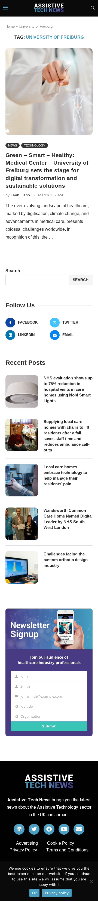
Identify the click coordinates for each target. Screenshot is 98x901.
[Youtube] (64, 829)
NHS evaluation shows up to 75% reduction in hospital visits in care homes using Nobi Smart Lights (68, 389)
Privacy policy (57, 893)
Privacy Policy (23, 850)
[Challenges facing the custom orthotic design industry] (21, 567)
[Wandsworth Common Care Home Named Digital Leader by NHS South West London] (21, 524)
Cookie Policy (60, 843)
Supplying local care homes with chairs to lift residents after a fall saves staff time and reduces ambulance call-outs (67, 435)
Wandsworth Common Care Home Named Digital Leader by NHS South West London (68, 519)
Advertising (27, 843)
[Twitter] (34, 829)
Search (12, 270)
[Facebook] (49, 829)
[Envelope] (79, 829)
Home (10, 26)
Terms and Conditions (67, 850)
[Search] (92, 8)
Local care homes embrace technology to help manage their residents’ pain (65, 475)
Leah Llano (20, 195)
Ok (34, 893)
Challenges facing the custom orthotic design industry (66, 560)
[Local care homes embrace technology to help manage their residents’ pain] (21, 480)
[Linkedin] (19, 829)
